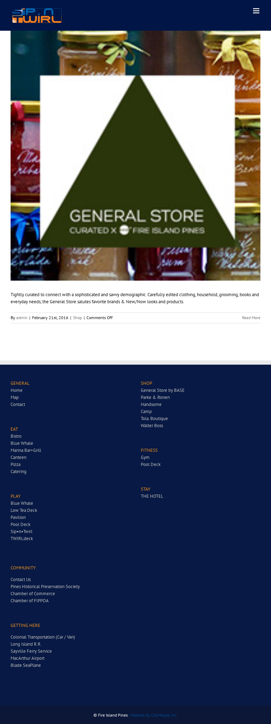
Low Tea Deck (24, 510)
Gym (145, 457)
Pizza (15, 464)
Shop (77, 317)
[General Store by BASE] (135, 156)
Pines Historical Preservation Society (45, 587)
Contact (18, 404)
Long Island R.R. (26, 644)
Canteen (18, 457)
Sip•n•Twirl (21, 531)
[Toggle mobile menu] (256, 10)
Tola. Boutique (154, 418)
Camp (146, 411)
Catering (18, 471)
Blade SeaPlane (26, 665)
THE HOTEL (152, 496)
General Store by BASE (163, 390)
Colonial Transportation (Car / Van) (43, 637)
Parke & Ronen (155, 397)
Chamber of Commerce (33, 594)
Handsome (151, 404)
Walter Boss (152, 426)
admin (22, 317)
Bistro (16, 436)
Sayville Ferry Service (31, 651)
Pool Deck (20, 524)
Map (15, 397)
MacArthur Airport (27, 658)
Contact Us (21, 579)
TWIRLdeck (22, 538)
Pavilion (18, 517)
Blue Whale (22, 443)
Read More (251, 317)
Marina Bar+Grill (26, 450)
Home (17, 390)
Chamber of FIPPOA (30, 601)
